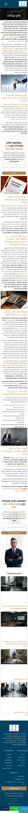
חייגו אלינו (6, 808)
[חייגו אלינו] (2, 808)
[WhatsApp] (11, 808)
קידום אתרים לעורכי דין (11, 796)
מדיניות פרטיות (14, 801)
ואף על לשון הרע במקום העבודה (16, 41)
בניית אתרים (14, 804)
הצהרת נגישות (14, 799)
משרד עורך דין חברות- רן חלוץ (19, 457)
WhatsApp (15, 808)
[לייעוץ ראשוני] (20, 808)
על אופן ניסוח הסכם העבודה (11, 37)
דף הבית (19, 12)
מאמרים (14, 12)
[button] (5, 4)
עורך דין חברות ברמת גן (20, 712)
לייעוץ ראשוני (24, 808)
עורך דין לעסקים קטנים (20, 679)
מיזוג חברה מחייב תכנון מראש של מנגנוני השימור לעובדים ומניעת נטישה (14, 365)
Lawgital (20, 796)
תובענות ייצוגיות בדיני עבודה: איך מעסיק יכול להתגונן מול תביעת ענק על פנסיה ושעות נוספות (15, 644)
